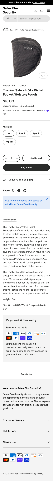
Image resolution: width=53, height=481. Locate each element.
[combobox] (26, 18)
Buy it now (26, 167)
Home (5, 28)
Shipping (7, 106)
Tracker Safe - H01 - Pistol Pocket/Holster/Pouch (23, 30)
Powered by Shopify (34, 474)
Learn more (39, 2)
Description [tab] (9, 219)
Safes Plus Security (17, 474)
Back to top (26, 374)
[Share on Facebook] (19, 191)
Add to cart (36, 158)
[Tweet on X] (13, 191)
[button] (42, 10)
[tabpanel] (26, 268)
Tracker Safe (9, 85)
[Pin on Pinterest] (25, 191)
